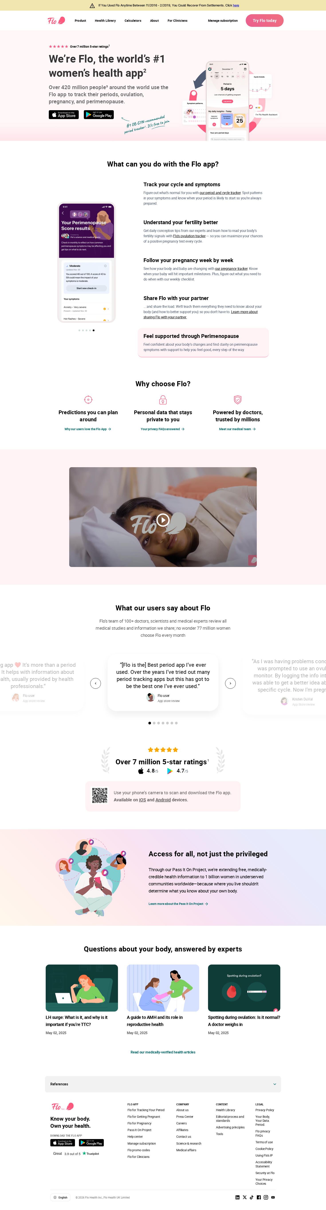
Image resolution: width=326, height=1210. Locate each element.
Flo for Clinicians (138, 1157)
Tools (219, 1134)
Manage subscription (223, 20)
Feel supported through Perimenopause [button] (191, 335)
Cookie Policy (264, 1149)
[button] (79, 330)
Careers (181, 1123)
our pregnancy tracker (231, 268)
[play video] (163, 520)
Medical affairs (186, 1150)
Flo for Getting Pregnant (144, 1116)
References (59, 1084)
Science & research (188, 1143)
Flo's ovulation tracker (189, 235)
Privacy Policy (264, 1110)
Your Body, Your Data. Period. (262, 1120)
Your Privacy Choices (263, 1181)
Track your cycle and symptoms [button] (181, 184)
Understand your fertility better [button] (180, 222)
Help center (135, 1136)
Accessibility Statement (263, 1164)
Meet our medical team (235, 429)
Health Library (225, 1110)
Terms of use (264, 1142)
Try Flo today (265, 20)
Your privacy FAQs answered (160, 429)
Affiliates (182, 1130)
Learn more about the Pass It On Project (176, 904)
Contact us (183, 1136)
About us (182, 1110)
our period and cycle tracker (220, 192)
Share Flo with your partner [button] (176, 298)
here (236, 5)
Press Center (184, 1116)
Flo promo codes (139, 1150)
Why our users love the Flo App (86, 429)
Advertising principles (230, 1127)
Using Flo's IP (264, 1155)
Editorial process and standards (230, 1118)
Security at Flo (265, 1173)
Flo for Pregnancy (139, 1123)
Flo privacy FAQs (262, 1133)
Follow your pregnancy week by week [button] (188, 260)
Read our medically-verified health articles (163, 1052)
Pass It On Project (139, 1130)
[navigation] (80, 20)
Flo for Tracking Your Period (146, 1110)
